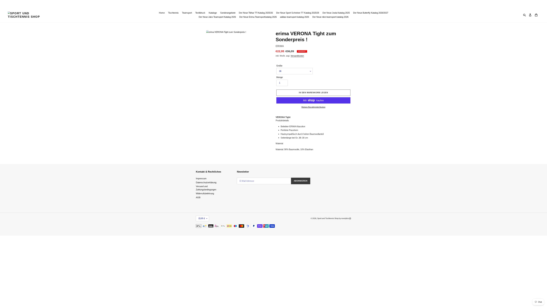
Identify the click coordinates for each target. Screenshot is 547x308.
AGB (198, 197)
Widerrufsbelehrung (205, 193)
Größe (279, 65)
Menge (279, 77)
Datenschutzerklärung (206, 182)
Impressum (201, 178)
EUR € (202, 218)
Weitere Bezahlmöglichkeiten (313, 107)
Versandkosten (297, 56)
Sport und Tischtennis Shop (328, 218)
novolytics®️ (346, 218)
